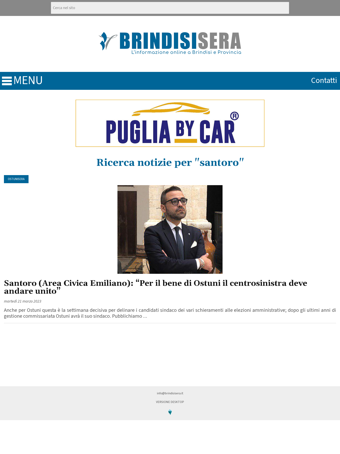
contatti (324, 80)
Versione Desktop (170, 402)
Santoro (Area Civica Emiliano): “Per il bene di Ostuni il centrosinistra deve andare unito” (155, 287)
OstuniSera (16, 179)
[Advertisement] (170, 354)
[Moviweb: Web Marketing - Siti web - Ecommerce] (170, 418)
